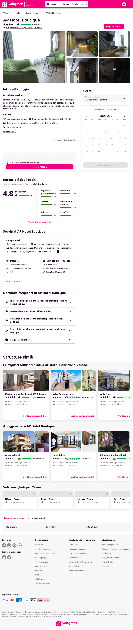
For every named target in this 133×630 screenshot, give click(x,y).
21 (112, 145)
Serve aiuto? (73, 545)
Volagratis (7, 13)
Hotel (18, 13)
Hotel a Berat (51, 527)
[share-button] (127, 26)
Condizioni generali (43, 549)
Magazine (106, 566)
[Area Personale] (125, 4)
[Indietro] (86, 116)
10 (86, 138)
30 (125, 151)
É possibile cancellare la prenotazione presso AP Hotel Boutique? (37, 331)
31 (86, 158)
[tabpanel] (66, 527)
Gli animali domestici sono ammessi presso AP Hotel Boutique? (36, 320)
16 (125, 138)
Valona (53, 4)
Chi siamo (39, 545)
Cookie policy (40, 558)
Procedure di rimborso (77, 549)
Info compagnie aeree (77, 553)
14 (112, 138)
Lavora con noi (41, 566)
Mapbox (59, 140)
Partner (38, 575)
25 (93, 151)
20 (106, 145)
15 (118, 138)
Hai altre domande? (20, 340)
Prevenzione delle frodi (78, 570)
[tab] (14, 518)
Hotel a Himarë (11, 527)
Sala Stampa (40, 579)
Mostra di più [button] (12, 281)
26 (99, 151)
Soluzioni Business (43, 583)
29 (118, 151)
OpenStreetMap (70, 140)
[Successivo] (125, 116)
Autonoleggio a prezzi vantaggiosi (115, 549)
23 (125, 145)
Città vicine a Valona (14, 518)
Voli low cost (107, 553)
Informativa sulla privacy (45, 553)
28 (112, 151)
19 (99, 145)
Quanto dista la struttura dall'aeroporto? (31, 311)
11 (93, 138)
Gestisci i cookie (41, 562)
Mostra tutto (9, 131)
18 (93, 145)
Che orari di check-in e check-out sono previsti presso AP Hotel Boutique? (38, 302)
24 (86, 151)
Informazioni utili (75, 558)
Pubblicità (39, 570)
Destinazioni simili (36, 518)
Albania (28, 13)
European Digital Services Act (80, 562)
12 (99, 138)
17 (86, 145)
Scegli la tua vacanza (110, 558)
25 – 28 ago (64, 4)
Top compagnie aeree (110, 545)
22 (118, 145)
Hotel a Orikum (92, 527)
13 (106, 138)
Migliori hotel (107, 562)
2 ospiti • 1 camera (79, 4)
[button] (34, 57)
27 (106, 151)
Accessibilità (74, 566)
